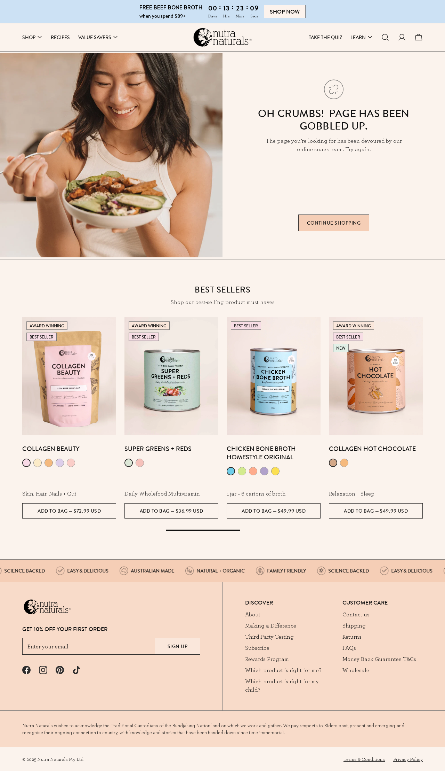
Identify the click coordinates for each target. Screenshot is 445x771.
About (252, 614)
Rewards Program (267, 658)
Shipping (354, 625)
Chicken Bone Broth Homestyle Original (261, 452)
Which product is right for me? (283, 670)
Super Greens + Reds (158, 448)
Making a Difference (270, 625)
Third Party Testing (269, 636)
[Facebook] (26, 670)
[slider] (222, 530)
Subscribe (257, 647)
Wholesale (355, 670)
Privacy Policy (408, 759)
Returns (352, 636)
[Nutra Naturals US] (222, 37)
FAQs (349, 647)
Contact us (356, 614)
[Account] (402, 37)
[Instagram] (43, 670)
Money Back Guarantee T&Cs (379, 658)
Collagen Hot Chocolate (372, 448)
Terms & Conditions (364, 759)
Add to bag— (69, 511)
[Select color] (26, 463)
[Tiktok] (76, 670)
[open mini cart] (418, 37)
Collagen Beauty (50, 448)
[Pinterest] (60, 670)
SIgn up (178, 646)
